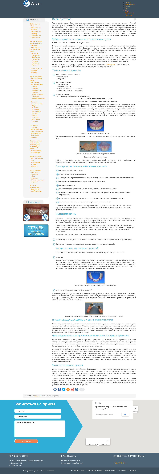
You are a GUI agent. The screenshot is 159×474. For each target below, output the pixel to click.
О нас (82, 470)
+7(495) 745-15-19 (119, 463)
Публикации (122, 470)
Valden (36, 3)
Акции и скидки (110, 470)
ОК (125, 415)
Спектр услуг (91, 470)
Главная (75, 470)
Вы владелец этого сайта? (104, 414)
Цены (100, 470)
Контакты (132, 470)
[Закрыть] (135, 408)
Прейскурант (110, 64)
